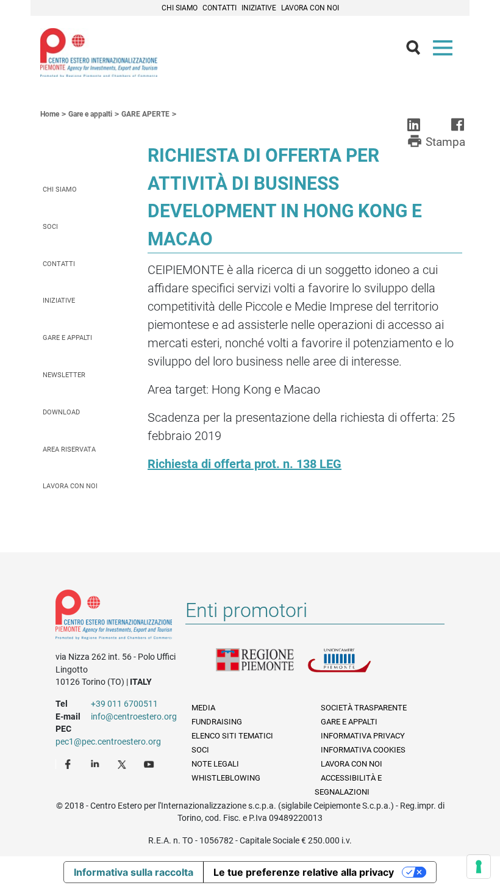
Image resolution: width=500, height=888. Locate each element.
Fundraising (216, 721)
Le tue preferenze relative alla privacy (303, 872)
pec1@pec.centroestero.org (108, 741)
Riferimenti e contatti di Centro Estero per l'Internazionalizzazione (113, 617)
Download (61, 412)
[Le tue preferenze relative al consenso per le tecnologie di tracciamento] (478, 866)
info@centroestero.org (134, 716)
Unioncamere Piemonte (353, 667)
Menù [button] (445, 50)
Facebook (69, 763)
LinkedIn (96, 763)
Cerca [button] (418, 50)
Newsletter (64, 375)
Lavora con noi (310, 8)
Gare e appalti (67, 338)
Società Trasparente (364, 707)
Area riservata (69, 449)
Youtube (150, 763)
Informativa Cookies (363, 749)
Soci (50, 227)
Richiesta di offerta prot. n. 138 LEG (244, 464)
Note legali (215, 763)
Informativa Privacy (363, 735)
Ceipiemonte (98, 52)
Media (203, 707)
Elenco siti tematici (232, 735)
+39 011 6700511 (124, 704)
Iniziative (258, 8)
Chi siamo (180, 8)
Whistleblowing (225, 777)
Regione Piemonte (261, 667)
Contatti (219, 8)
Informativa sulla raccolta (133, 872)
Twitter (123, 763)
